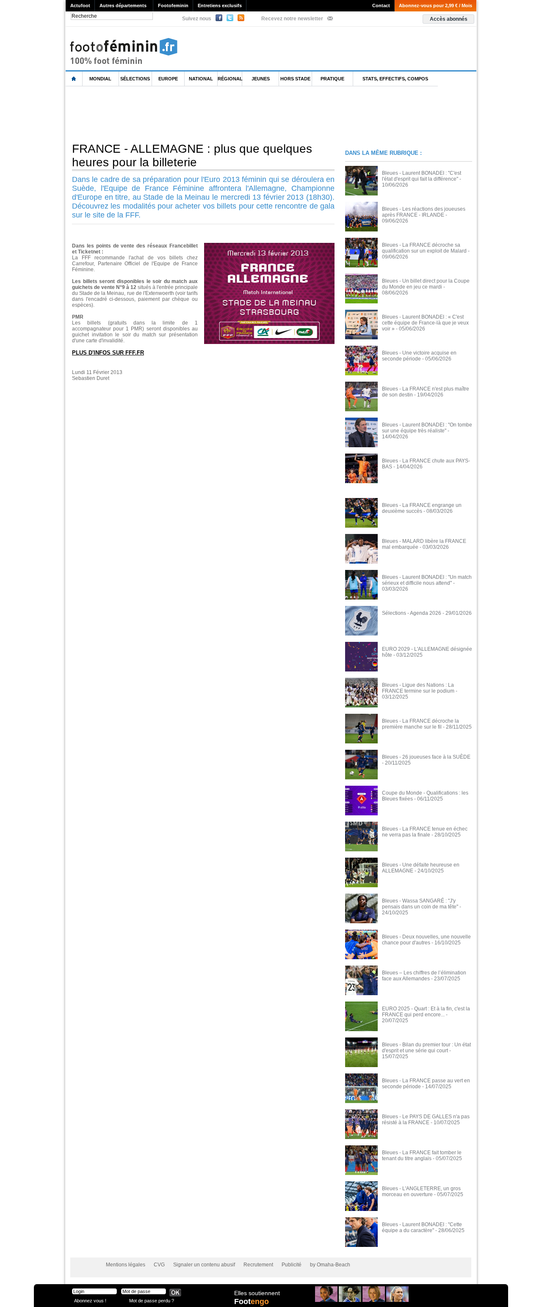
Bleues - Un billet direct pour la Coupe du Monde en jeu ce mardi (426, 284)
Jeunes (261, 78)
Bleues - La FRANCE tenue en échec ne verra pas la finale (424, 832)
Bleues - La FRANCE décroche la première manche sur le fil (420, 724)
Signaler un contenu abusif (204, 1265)
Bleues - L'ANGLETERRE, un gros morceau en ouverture (421, 1191)
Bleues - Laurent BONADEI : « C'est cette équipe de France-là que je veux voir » (425, 323)
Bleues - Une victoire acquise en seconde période (419, 356)
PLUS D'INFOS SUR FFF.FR (108, 352)
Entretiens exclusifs (220, 5)
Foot (251, 1301)
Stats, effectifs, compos (395, 78)
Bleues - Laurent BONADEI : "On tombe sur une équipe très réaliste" (427, 428)
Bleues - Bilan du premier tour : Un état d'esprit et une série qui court (426, 1048)
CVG (159, 1265)
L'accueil (74, 79)
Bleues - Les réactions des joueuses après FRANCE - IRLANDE (423, 212)
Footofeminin (173, 5)
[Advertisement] (220, 114)
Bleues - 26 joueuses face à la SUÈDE (426, 757)
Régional (230, 78)
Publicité (291, 1265)
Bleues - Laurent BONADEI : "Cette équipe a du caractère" (422, 1227)
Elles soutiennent (257, 1293)
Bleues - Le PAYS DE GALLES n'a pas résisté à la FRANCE (426, 1119)
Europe (168, 78)
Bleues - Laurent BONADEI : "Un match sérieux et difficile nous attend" (427, 580)
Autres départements (123, 5)
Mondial (100, 78)
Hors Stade (295, 78)
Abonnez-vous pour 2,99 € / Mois (435, 5)
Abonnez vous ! (90, 1300)
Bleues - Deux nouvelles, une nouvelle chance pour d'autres (426, 940)
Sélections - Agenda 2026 (411, 613)
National (201, 78)
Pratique (332, 78)
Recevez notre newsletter (292, 19)
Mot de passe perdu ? (151, 1300)
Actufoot (80, 5)
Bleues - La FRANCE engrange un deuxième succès (422, 508)
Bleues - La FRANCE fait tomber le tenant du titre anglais (422, 1155)
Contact (381, 5)
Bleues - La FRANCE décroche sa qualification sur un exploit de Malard (424, 248)
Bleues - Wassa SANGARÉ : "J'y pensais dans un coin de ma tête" (420, 904)
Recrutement (258, 1265)
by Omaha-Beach (330, 1265)
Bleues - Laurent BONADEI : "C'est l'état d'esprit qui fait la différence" (421, 176)
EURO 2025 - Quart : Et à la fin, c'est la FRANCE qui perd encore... (426, 1012)
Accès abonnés (448, 19)
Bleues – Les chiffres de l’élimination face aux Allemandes (424, 976)
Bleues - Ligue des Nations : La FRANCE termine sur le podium (418, 688)
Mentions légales (125, 1265)
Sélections (135, 78)
